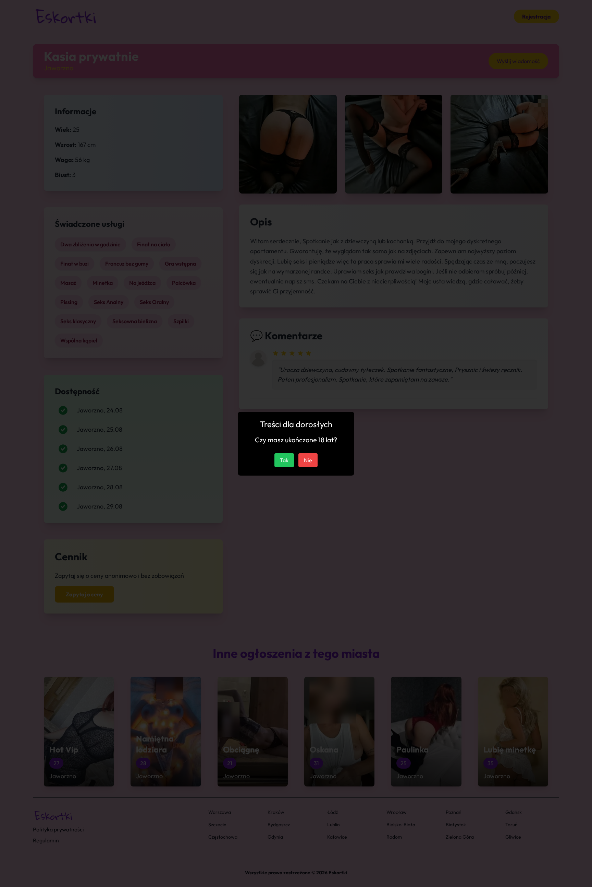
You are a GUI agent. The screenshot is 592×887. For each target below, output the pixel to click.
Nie (308, 460)
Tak (284, 460)
